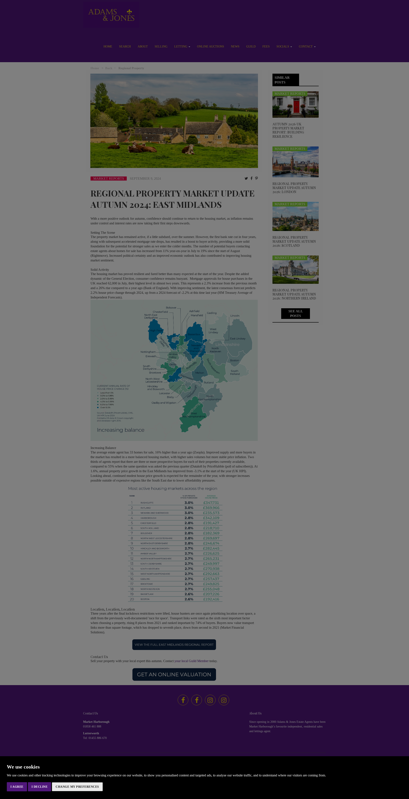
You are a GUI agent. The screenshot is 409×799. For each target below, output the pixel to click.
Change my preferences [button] (77, 786)
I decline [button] (40, 786)
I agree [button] (16, 786)
